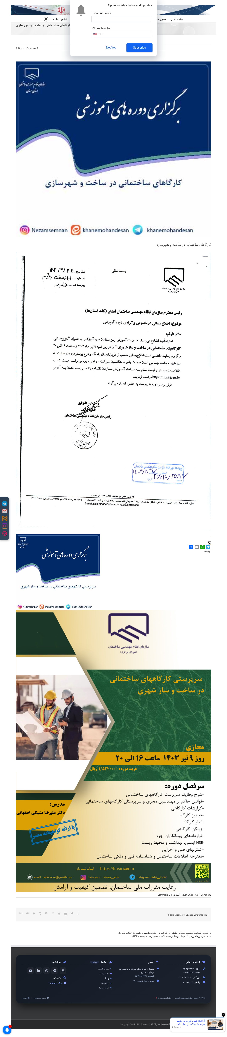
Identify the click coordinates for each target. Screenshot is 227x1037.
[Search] (46, 19)
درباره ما (105, 983)
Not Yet (110, 47)
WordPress (189, 1024)
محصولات (105, 973)
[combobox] (98, 34)
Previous (31, 48)
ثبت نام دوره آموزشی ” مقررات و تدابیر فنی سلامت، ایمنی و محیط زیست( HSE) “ (170, 936)
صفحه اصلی (104, 968)
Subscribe (139, 47)
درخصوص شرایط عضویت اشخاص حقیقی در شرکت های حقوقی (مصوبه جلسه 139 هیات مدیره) (165, 932)
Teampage (210, 1030)
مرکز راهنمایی (56, 983)
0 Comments (163, 894)
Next (20, 48)
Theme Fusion (204, 1024)
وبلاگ (107, 978)
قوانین (25, 998)
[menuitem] (174, 19)
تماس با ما (104, 987)
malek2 (207, 894)
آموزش (176, 894)
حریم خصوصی (40, 998)
